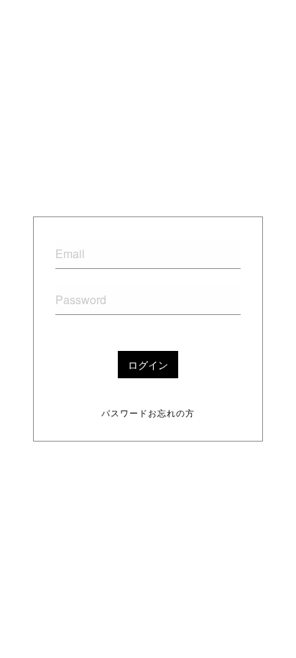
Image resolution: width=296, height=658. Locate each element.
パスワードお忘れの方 (148, 412)
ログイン (148, 364)
